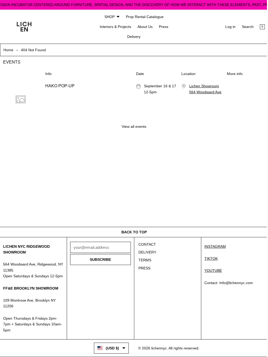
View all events (132, 126)
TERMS (143, 260)
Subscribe (99, 259)
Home (8, 50)
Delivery (132, 36)
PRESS (143, 268)
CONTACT (146, 244)
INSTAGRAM (213, 246)
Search (245, 27)
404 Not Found (33, 50)
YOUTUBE (211, 270)
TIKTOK (209, 258)
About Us (143, 27)
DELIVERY (146, 252)
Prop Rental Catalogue (143, 17)
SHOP (108, 17)
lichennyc (157, 348)
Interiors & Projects (114, 27)
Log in (228, 27)
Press (162, 27)
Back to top (133, 232)
